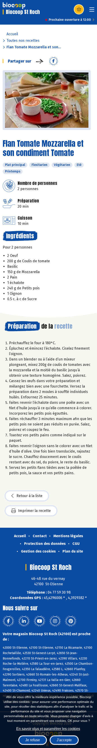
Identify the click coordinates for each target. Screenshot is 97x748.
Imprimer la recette (34, 511)
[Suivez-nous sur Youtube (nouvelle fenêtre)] (39, 621)
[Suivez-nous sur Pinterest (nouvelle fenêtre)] (70, 621)
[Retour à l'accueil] (14, 5)
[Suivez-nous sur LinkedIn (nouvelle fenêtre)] (24, 621)
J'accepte (64, 740)
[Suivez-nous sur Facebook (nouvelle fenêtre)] (8, 621)
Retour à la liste (29, 496)
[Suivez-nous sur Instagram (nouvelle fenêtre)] (55, 621)
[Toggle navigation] (91, 11)
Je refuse (32, 740)
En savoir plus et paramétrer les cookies (48, 729)
